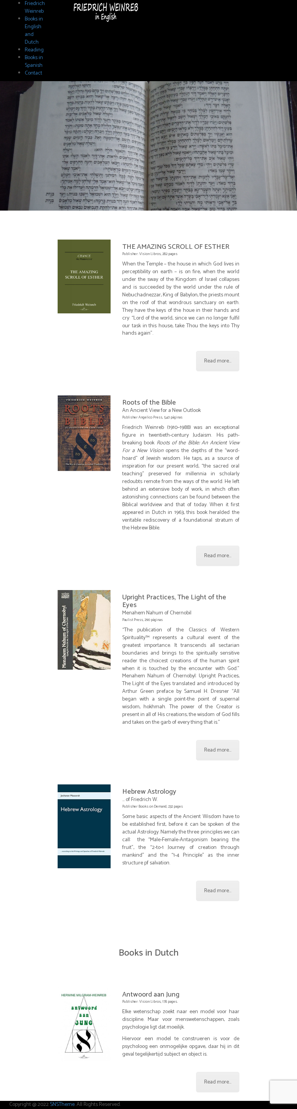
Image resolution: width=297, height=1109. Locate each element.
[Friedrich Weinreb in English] (106, 11)
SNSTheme (62, 1104)
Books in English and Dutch (34, 31)
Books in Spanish (34, 61)
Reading (34, 50)
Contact (33, 73)
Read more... (217, 361)
